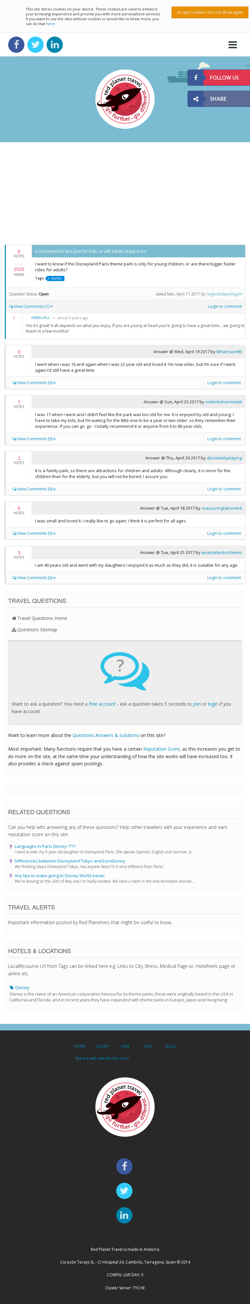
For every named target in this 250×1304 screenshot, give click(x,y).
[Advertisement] (125, 192)
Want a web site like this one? (102, 1058)
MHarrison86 (229, 351)
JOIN (125, 1046)
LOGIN (102, 1046)
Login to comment (225, 306)
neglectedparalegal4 (224, 294)
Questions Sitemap (37, 629)
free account (102, 704)
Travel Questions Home (42, 618)
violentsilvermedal (223, 402)
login (213, 704)
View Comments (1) (31, 306)
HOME (79, 1046)
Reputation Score (161, 749)
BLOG (170, 1046)
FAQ (148, 1046)
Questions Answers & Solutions (106, 735)
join (197, 704)
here (50, 23)
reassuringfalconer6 (221, 508)
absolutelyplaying (224, 458)
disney (56, 278)
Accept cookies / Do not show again (210, 12)
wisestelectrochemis (221, 552)
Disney (121, 993)
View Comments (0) (34, 382)
